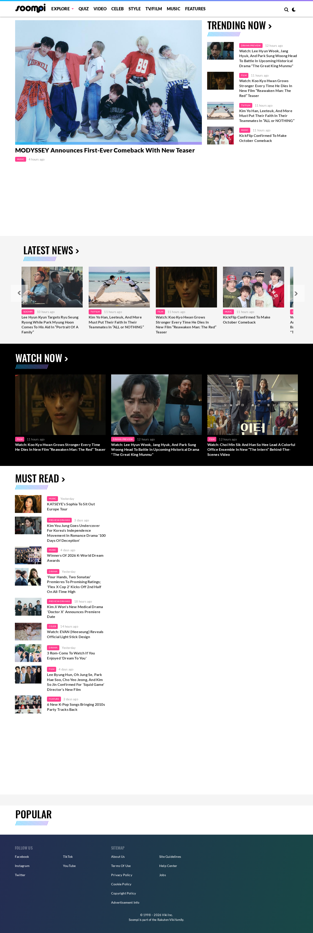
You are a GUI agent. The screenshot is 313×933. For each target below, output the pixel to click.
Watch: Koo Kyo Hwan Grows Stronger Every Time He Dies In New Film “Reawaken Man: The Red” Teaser (265, 88)
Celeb (117, 8)
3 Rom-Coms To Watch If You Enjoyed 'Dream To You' (71, 655)
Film (244, 75)
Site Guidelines (170, 856)
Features (195, 8)
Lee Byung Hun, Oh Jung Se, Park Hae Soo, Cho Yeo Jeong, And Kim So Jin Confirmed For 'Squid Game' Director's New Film (75, 682)
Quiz (84, 8)
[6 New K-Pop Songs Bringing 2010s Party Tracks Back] (28, 704)
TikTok (68, 856)
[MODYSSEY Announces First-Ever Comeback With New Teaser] (108, 82)
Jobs (162, 875)
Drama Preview (251, 45)
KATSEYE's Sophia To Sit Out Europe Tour (71, 506)
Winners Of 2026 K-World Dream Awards (75, 557)
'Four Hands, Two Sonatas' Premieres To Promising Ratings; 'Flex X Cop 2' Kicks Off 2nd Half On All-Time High (74, 584)
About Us (118, 856)
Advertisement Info (125, 902)
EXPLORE (60, 8)
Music (173, 8)
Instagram (22, 866)
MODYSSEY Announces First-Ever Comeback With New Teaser (105, 150)
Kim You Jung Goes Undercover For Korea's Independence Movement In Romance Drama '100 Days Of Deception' (76, 533)
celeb (52, 626)
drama (53, 571)
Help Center (168, 866)
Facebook (22, 856)
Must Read (37, 478)
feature (54, 699)
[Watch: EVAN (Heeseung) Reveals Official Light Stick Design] (28, 632)
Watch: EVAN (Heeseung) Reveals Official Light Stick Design (75, 634)
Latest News (48, 250)
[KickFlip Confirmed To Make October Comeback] (220, 135)
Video (100, 8)
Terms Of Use (121, 866)
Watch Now (38, 357)
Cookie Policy (121, 884)
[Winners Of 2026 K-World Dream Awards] (28, 555)
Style (135, 8)
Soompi (28, 311)
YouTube (69, 866)
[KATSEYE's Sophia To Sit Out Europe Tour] (28, 504)
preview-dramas (59, 520)
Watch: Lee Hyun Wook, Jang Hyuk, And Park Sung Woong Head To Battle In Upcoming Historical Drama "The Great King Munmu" (268, 58)
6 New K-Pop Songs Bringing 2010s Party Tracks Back (76, 707)
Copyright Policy (123, 893)
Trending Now (236, 25)
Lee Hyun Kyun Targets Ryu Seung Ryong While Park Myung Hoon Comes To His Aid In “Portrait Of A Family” (50, 324)
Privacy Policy (121, 875)
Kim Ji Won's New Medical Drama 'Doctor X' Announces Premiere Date (75, 611)
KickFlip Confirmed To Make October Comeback (263, 138)
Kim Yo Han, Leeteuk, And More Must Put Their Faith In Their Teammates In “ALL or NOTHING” (266, 115)
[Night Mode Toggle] (294, 10)
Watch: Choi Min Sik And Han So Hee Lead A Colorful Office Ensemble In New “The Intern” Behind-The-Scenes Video (251, 449)
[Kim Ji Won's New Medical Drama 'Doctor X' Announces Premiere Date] (28, 607)
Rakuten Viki (166, 920)
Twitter (20, 875)
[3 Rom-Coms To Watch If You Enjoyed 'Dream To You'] (28, 653)
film (51, 669)
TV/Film (245, 105)
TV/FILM (154, 8)
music (52, 498)
